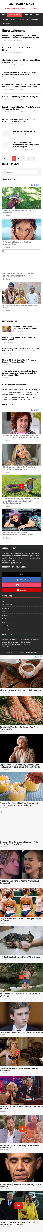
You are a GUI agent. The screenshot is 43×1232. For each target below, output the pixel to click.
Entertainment (15, 15)
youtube (23, 590)
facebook (23, 580)
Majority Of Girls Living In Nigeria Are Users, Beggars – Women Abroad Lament (19, 361)
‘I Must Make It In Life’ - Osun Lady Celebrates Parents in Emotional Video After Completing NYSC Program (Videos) (19, 373)
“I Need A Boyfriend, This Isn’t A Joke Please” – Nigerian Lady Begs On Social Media (19, 73)
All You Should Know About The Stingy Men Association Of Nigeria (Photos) (18, 120)
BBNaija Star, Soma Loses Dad (24, 131)
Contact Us (6, 23)
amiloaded (19, 40)
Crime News (28, 15)
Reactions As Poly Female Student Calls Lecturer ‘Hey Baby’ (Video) (26, 327)
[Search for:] (21, 172)
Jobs (37, 15)
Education (24, 19)
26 (28, 158)
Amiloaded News (31, 652)
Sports (13, 19)
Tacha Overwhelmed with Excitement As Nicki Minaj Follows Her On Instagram (26, 145)
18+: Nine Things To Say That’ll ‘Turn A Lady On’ (20, 97)
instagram (23, 585)
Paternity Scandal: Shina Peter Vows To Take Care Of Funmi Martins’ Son (21, 108)
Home (4, 15)
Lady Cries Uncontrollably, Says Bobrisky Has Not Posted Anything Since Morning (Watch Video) (21, 85)
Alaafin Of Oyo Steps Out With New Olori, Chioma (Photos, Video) (21, 61)
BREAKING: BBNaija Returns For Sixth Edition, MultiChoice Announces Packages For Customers (20, 37)
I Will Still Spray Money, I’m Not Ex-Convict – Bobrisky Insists (19, 339)
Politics (5, 19)
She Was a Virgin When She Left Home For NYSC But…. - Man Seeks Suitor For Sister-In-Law (20, 350)
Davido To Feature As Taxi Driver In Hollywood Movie (19, 49)
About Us (34, 19)
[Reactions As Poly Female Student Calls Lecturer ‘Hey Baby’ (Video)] (6, 331)
